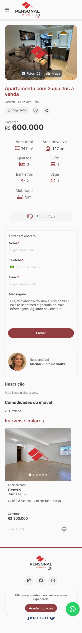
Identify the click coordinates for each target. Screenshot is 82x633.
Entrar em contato (22, 236)
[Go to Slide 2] (33, 475)
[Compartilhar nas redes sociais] (46, 110)
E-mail (14, 277)
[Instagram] (53, 580)
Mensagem (17, 294)
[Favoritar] (36, 110)
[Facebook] (41, 580)
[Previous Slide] (8, 52)
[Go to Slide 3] (37, 475)
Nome (14, 243)
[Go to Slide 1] (30, 474)
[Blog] (29, 580)
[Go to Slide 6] (46, 475)
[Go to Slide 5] (43, 475)
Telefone (16, 260)
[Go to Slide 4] (40, 475)
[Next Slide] (73, 52)
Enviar (41, 333)
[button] (41, 52)
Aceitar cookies (41, 608)
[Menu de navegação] (7, 9)
